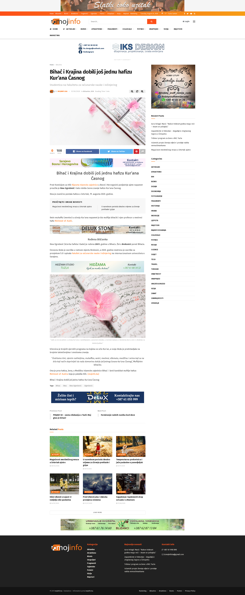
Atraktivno (74, 14)
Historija (155, 206)
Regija (154, 245)
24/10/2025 (55, 503)
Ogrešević (88, 386)
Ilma (65, 386)
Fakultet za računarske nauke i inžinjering (91, 253)
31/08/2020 (75, 91)
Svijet (153, 254)
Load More (97, 512)
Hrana (154, 211)
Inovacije (155, 216)
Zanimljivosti (157, 298)
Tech (153, 259)
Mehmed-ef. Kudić (63, 221)
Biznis (66, 14)
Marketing (133, 14)
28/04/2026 (55, 466)
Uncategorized (158, 284)
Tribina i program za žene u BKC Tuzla (166, 138)
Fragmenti (84, 14)
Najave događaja (158, 230)
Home (52, 14)
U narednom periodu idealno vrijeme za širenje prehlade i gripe (96, 462)
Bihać (58, 386)
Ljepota (154, 220)
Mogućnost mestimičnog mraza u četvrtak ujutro (72, 207)
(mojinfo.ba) (93, 374)
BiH (92, 91)
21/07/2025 (88, 503)
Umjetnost (156, 274)
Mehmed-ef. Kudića (59, 374)
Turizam (154, 269)
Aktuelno (58, 14)
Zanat (153, 293)
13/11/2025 (121, 466)
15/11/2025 (87, 469)
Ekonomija (156, 191)
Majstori (126, 14)
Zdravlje (155, 303)
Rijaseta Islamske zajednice (85, 185)
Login (186, 21)
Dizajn (154, 186)
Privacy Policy (190, 591)
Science (154, 250)
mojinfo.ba (62, 91)
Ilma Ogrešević (76, 386)
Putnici (102, 14)
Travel (154, 264)
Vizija (119, 14)
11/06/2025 (121, 503)
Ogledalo (94, 14)
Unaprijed (110, 14)
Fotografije (156, 196)
